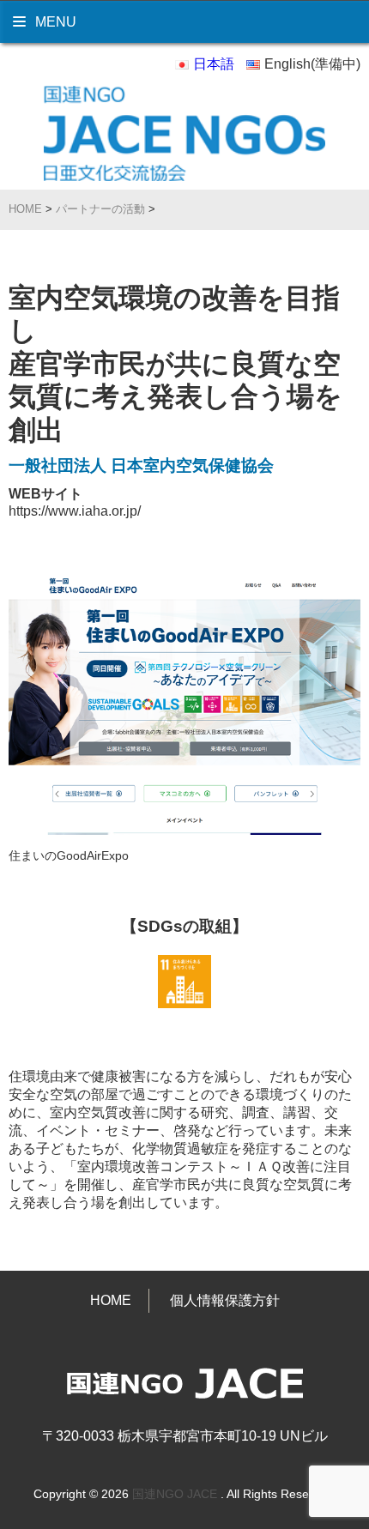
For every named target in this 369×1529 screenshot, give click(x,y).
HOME (110, 1300)
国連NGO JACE (174, 1494)
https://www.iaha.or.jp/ (75, 511)
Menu (54, 22)
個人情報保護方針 (225, 1300)
